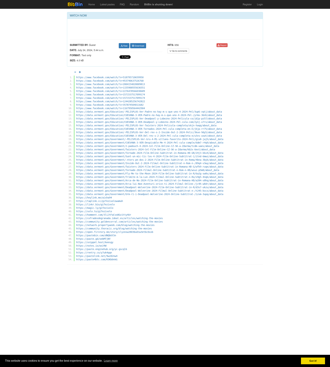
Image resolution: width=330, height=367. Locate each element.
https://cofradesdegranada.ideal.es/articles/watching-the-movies (119, 218)
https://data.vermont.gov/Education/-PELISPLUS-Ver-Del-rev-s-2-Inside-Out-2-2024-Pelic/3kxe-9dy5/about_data (149, 132)
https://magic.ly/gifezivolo (94, 208)
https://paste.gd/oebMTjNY (93, 238)
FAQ (122, 4)
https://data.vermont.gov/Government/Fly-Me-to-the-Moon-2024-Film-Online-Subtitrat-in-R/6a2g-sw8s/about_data (149, 173)
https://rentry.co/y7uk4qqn (94, 252)
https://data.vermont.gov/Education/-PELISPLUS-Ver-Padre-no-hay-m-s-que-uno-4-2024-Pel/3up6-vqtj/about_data (149, 111)
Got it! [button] (313, 360)
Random (134, 4)
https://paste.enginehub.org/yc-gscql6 (101, 249)
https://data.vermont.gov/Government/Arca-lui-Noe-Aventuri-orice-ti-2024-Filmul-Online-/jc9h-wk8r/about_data (149, 183)
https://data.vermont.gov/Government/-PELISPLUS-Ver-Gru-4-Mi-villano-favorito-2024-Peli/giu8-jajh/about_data (149, 139)
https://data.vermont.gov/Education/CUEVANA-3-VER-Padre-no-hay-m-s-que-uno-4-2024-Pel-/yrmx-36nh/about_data (149, 115)
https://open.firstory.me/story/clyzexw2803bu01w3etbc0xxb (114, 232)
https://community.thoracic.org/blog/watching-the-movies (114, 228)
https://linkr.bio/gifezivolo (95, 204)
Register (247, 4)
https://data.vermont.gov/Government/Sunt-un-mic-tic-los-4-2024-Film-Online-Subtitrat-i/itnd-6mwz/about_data (149, 156)
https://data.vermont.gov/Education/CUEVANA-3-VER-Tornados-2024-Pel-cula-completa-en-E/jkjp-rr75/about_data (149, 128)
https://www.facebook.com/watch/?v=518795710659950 (110, 77)
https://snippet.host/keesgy (94, 242)
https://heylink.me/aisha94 (94, 197)
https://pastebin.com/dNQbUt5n (96, 235)
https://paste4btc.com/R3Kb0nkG (96, 259)
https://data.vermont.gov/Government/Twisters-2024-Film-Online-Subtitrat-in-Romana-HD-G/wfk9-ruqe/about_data (149, 166)
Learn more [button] (111, 360)
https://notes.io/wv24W (91, 245)
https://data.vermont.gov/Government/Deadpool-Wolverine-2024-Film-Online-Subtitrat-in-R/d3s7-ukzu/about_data (149, 187)
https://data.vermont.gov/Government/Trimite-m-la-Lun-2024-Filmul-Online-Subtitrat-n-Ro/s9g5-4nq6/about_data (149, 177)
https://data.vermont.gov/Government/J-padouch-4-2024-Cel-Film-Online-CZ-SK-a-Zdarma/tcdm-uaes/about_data (147, 146)
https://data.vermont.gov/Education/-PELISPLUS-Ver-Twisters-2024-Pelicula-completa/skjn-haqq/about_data (146, 125)
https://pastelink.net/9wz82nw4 (96, 256)
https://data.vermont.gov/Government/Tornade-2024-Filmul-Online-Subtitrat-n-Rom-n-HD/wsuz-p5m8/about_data (147, 170)
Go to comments (179, 50)
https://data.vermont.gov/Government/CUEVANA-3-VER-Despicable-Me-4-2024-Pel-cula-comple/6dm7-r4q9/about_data (149, 142)
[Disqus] (165, 311)
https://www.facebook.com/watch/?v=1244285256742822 (110, 101)
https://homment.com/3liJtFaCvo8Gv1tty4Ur (103, 214)
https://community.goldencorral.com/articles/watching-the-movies (119, 221)
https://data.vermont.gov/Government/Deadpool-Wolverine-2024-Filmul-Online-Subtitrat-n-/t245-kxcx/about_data (149, 190)
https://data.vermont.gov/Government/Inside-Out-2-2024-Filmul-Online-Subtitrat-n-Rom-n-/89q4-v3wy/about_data (149, 163)
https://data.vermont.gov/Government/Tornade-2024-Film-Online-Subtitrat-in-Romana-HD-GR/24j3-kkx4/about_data (149, 153)
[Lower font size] (75, 72)
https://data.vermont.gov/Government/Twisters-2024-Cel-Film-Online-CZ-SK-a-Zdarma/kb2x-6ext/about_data (145, 149)
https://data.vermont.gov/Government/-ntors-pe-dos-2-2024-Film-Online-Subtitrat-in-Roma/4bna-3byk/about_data (149, 159)
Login (260, 4)
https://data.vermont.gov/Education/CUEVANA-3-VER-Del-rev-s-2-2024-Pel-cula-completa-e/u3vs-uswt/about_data (149, 135)
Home (91, 4)
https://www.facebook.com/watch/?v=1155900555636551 (110, 87)
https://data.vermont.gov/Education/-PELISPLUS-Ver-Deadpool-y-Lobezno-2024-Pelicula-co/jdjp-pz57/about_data (149, 118)
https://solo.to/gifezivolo (94, 211)
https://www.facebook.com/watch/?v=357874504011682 (110, 104)
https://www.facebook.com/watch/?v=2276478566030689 (110, 91)
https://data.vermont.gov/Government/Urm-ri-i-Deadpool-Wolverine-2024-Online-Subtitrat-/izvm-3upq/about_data (149, 194)
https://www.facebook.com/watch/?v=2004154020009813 (110, 84)
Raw (125, 45)
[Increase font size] (80, 72)
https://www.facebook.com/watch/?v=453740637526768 (110, 80)
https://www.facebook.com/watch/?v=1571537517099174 (110, 94)
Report (223, 45)
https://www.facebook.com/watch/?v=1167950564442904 (110, 108)
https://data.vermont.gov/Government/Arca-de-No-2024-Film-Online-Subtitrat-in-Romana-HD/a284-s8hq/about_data (149, 180)
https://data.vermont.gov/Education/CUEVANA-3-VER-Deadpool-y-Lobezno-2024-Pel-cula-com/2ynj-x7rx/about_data (149, 122)
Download (139, 45)
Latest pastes (107, 4)
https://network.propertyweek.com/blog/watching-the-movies (115, 225)
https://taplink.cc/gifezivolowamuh (99, 201)
